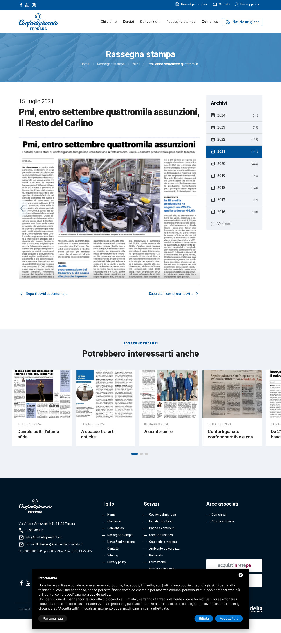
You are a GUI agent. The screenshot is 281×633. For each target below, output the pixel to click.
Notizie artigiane (242, 22)
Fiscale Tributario (161, 521)
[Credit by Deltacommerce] (252, 609)
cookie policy (100, 594)
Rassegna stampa (181, 22)
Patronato (156, 555)
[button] (134, 454)
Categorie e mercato (163, 541)
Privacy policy (249, 4)
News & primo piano (195, 4)
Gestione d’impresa (162, 514)
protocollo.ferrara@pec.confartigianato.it (54, 544)
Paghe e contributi (161, 528)
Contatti (224, 4)
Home (111, 514)
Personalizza (53, 618)
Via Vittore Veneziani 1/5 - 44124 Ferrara (47, 523)
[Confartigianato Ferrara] (38, 21)
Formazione (157, 562)
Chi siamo (109, 22)
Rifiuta (204, 618)
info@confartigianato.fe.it (44, 537)
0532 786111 (35, 530)
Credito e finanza (161, 535)
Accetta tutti (229, 618)
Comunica (210, 22)
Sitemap (113, 555)
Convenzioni (150, 22)
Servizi (128, 22)
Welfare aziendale (161, 569)
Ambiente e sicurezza (164, 548)
